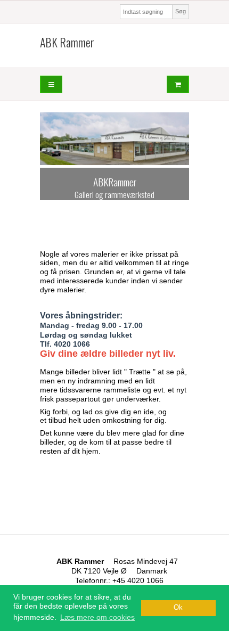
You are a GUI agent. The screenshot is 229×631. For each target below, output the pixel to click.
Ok (178, 607)
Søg (180, 11)
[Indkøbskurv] (178, 84)
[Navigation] (51, 84)
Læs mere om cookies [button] (97, 617)
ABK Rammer (67, 43)
